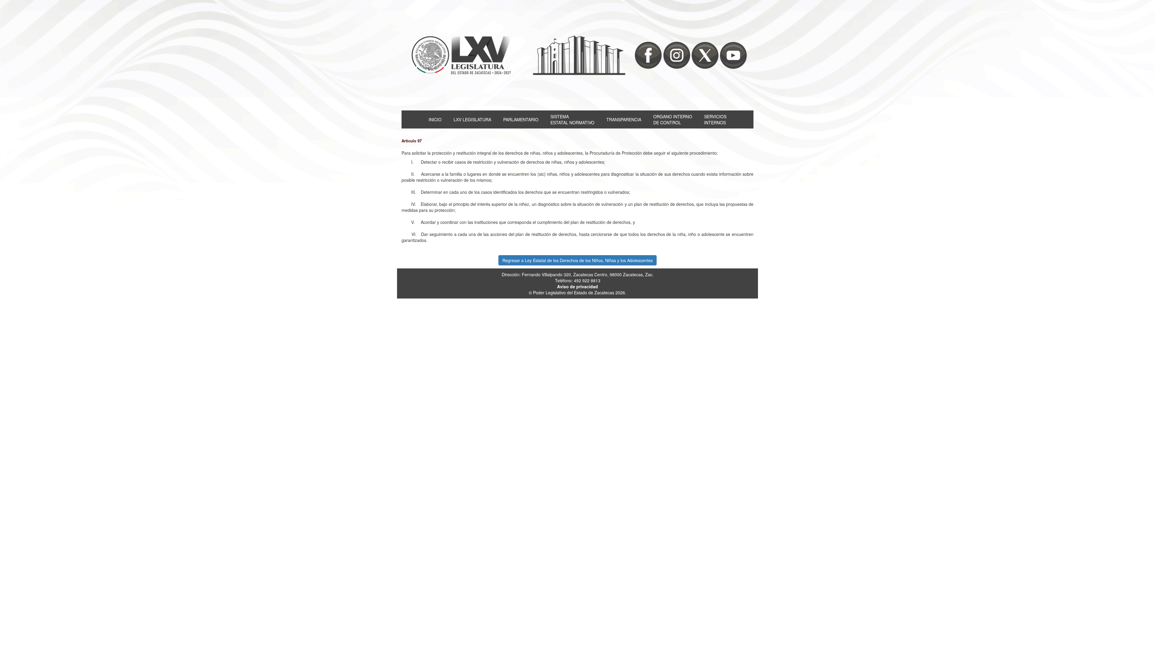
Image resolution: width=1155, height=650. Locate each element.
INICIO (435, 119)
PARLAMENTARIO (520, 119)
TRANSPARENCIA (623, 119)
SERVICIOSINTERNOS (715, 119)
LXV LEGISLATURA (472, 119)
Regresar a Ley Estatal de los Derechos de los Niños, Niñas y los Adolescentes (577, 260)
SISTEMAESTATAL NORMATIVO (572, 119)
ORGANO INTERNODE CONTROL (672, 119)
